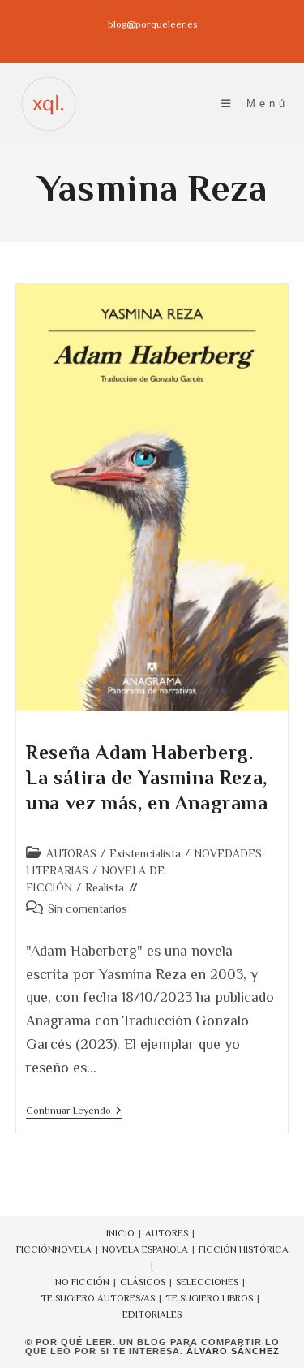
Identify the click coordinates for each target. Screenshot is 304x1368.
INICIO (120, 1233)
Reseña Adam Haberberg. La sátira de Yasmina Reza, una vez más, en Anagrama (147, 777)
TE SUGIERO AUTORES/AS (98, 1298)
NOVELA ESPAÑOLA (145, 1249)
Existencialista (145, 853)
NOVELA (73, 1249)
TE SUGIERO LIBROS (209, 1298)
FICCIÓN (35, 1249)
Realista (104, 887)
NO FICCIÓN (82, 1282)
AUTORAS (71, 853)
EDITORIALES (152, 1314)
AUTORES (166, 1233)
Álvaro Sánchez (233, 1351)
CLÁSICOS (142, 1282)
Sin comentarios (87, 908)
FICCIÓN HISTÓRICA (244, 1249)
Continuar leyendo (74, 1112)
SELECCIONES (207, 1282)
